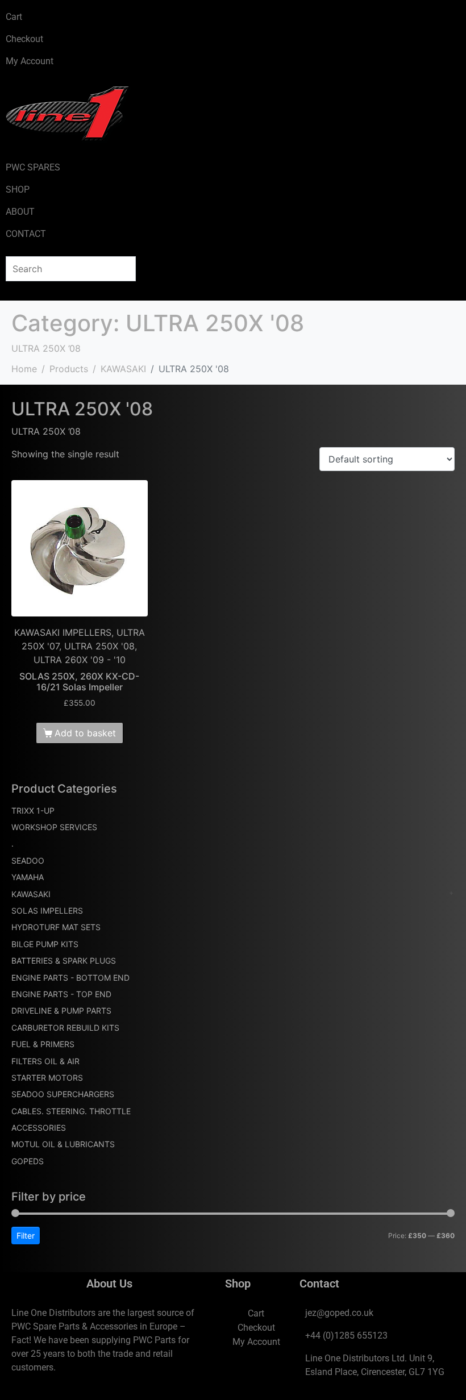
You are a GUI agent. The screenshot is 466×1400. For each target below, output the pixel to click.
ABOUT (20, 211)
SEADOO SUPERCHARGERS (62, 1094)
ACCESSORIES (38, 1127)
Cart (14, 16)
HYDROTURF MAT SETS (56, 927)
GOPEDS (27, 1161)
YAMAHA (27, 877)
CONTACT (26, 233)
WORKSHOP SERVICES (54, 827)
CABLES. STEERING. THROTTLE (71, 1111)
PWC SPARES (33, 167)
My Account (29, 61)
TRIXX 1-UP (33, 810)
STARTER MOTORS (47, 1077)
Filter (25, 1235)
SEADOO (27, 860)
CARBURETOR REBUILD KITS (65, 1027)
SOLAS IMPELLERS (47, 910)
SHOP (18, 189)
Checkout (24, 39)
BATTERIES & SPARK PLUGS (63, 960)
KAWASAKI (31, 894)
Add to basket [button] (85, 733)
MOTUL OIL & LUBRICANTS (63, 1144)
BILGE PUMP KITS (44, 944)
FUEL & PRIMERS (42, 1044)
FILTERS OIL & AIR (45, 1061)
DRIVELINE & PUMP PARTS (61, 1010)
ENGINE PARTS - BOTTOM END (70, 977)
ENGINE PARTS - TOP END (61, 994)
